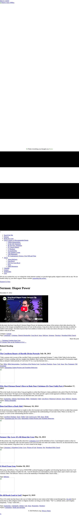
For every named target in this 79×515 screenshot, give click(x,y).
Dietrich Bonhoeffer (24, 335)
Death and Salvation (19, 507)
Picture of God (31, 447)
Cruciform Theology (46, 364)
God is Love (33, 417)
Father (23, 417)
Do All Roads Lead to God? (11, 495)
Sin (44, 447)
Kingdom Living (17, 447)
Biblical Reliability (10, 400)
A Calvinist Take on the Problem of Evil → (13, 342)
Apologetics (7, 399)
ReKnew (45, 335)
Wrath (46, 417)
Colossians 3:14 (34, 441)
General (8, 334)
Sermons (51, 335)
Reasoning (35, 506)
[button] (0, 514)
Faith (39, 399)
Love (24, 447)
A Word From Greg (8, 466)
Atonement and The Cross (13, 418)
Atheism (14, 399)
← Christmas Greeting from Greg (10, 340)
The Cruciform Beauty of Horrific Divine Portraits (20, 354)
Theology (58, 335)
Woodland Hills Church (68, 335)
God (58, 364)
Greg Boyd (34, 335)
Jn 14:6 (69, 499)
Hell (38, 417)
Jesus (40, 335)
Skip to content (4, 1)
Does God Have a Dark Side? (11, 406)
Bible (5, 364)
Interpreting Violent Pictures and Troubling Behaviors (21, 367)
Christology (8, 507)
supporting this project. (39, 278)
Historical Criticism (55, 399)
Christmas (14, 335)
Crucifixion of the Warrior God (29, 364)
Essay (55, 364)
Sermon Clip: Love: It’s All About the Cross (17, 437)
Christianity (7, 335)
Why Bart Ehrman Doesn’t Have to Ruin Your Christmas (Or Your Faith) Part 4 (32, 386)
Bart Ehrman (21, 399)
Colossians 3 (7, 447)
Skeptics (74, 399)
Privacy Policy (46, 511)
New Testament (69, 364)
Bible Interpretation (13, 364)
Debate (21, 506)
